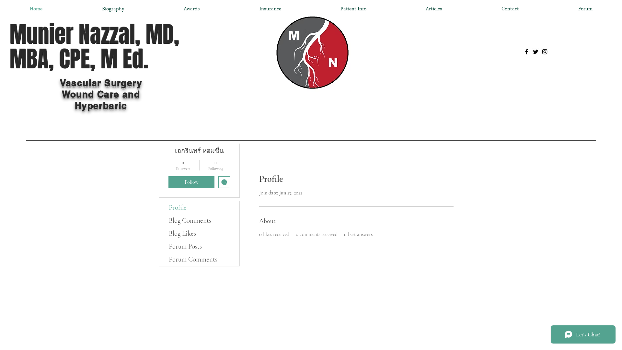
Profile (178, 208)
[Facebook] (526, 51)
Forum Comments (193, 259)
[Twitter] (535, 51)
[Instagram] (544, 51)
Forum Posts (185, 246)
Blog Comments (190, 220)
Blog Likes (182, 233)
